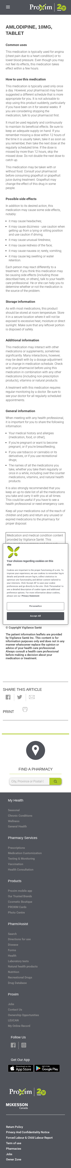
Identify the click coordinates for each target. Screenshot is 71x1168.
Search (12, 934)
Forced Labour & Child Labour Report (29, 1137)
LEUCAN (13, 1020)
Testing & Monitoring (21, 858)
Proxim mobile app (20, 891)
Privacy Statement (30, 596)
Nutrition (13, 972)
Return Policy (14, 1127)
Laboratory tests (18, 961)
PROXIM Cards (17, 907)
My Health (15, 800)
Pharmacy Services (22, 838)
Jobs (11, 1004)
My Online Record (19, 1026)
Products (14, 881)
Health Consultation (20, 869)
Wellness (14, 821)
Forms (12, 950)
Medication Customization (25, 853)
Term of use (13, 1143)
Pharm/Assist (18, 924)
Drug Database (17, 983)
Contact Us (15, 1009)
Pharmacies (13, 1148)
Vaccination (15, 864)
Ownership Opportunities (23, 1015)
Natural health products (23, 966)
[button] (8, 697)
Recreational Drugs (20, 977)
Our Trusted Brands (20, 896)
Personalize (35, 606)
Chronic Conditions (20, 815)
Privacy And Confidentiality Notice (27, 1132)
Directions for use (19, 939)
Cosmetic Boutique (20, 901)
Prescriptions (16, 848)
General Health (17, 826)
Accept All (35, 616)
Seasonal (14, 810)
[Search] (55, 781)
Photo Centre (16, 912)
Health (12, 955)
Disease (13, 944)
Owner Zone (13, 1159)
